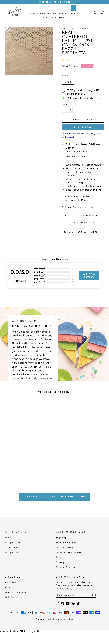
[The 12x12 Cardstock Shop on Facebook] (62, 603)
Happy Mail (11, 552)
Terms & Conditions (66, 567)
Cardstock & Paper (37, 13)
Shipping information (82, 215)
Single (68, 81)
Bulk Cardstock (13, 597)
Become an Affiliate (16, 592)
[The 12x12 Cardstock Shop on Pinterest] (73, 603)
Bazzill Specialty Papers (75, 200)
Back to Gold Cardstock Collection (56, 496)
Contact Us (11, 587)
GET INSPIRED (60, 18)
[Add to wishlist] (7, 29)
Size (65, 76)
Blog (7, 537)
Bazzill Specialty (76, 28)
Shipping (61, 537)
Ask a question (83, 222)
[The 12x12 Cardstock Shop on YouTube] (68, 603)
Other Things (63, 13)
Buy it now (83, 127)
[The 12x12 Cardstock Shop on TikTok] (78, 603)
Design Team (12, 542)
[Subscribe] (94, 595)
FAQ (58, 557)
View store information (76, 156)
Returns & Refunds (66, 542)
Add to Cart (19, 461)
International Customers (69, 552)
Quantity (69, 104)
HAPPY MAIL (75, 13)
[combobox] (54, 8)
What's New (48, 18)
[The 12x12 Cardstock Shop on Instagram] (57, 603)
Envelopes (51, 13)
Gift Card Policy (65, 547)
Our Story (10, 582)
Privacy (60, 562)
